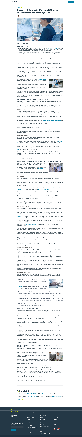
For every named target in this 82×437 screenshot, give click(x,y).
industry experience (57, 395)
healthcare (25, 62)
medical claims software (53, 48)
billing (18, 149)
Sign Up (13, 429)
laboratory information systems (24, 122)
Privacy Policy (48, 436)
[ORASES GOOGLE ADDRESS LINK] (11, 418)
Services (29, 409)
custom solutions (56, 396)
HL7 (35, 256)
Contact (17, 409)
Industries (42, 409)
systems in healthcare (42, 79)
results (46, 397)
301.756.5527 (14, 415)
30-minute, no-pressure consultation (38, 379)
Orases (37, 436)
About (55, 409)
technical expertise (32, 396)
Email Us (14, 416)
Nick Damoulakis (24, 15)
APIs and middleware (31, 224)
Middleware (20, 216)
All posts (19, 7)
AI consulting (43, 393)
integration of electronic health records (52, 120)
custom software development (30, 393)
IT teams (35, 325)
